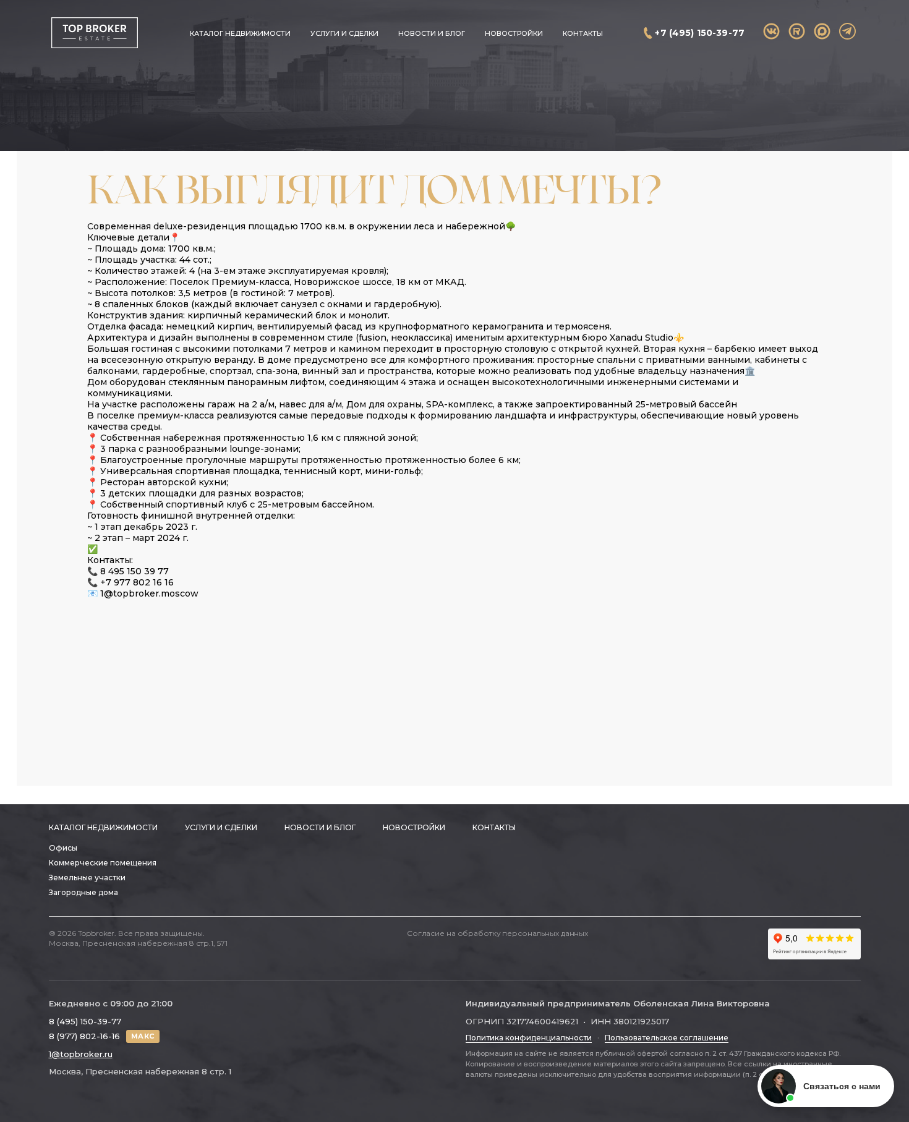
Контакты (583, 33)
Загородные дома (83, 892)
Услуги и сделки (344, 33)
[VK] (771, 31)
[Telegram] (847, 31)
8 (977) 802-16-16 (84, 1036)
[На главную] (94, 33)
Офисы (63, 847)
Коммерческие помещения (102, 862)
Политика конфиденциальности (529, 1037)
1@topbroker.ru (81, 1054)
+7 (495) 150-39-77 (700, 32)
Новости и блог (431, 33)
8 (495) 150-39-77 (85, 1021)
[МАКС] (822, 31)
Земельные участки (87, 877)
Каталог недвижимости (240, 33)
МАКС (143, 1036)
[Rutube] (796, 31)
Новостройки (514, 33)
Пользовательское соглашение (666, 1037)
